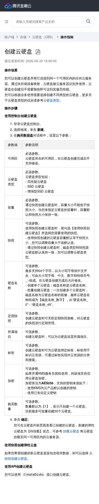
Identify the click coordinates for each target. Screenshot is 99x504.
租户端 (9, 37)
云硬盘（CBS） (43, 37)
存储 (23, 37)
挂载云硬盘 (71, 431)
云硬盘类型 (51, 100)
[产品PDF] (38, 52)
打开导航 (8, 21)
